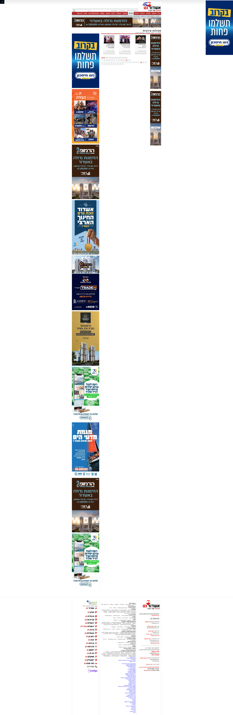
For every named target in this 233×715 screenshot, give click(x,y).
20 (145, 53)
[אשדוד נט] (149, 600)
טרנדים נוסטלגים (112, 630)
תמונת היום (120, 617)
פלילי (114, 598)
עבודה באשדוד (132, 681)
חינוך (85, 13)
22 (104, 55)
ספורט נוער (125, 608)
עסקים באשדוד (106, 647)
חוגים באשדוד (116, 606)
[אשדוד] (150, 11)
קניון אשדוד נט (115, 647)
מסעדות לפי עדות (122, 603)
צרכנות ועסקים (132, 632)
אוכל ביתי (133, 602)
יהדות (122, 643)
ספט (121, 51)
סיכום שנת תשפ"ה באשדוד (128, 641)
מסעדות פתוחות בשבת (114, 602)
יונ (114, 51)
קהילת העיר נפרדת (114, 16)
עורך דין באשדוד (132, 688)
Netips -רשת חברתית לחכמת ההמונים (127, 677)
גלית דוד (134, 696)
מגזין (134, 610)
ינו (102, 51)
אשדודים (122, 595)
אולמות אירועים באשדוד (130, 684)
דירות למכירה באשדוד (131, 664)
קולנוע (108, 13)
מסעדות (133, 600)
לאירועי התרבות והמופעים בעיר (129, 606)
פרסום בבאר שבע (132, 667)
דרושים (119, 13)
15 (134, 53)
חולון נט (134, 690)
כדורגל (114, 608)
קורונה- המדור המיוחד (131, 640)
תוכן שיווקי (133, 633)
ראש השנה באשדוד (125, 644)
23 (106, 55)
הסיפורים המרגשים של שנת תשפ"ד (127, 624)
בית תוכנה (107, 642)
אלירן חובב (133, 700)
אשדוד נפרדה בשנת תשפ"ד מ (111, 624)
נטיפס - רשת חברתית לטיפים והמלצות (127, 651)
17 (138, 53)
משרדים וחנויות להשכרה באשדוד (128, 668)
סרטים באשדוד (132, 647)
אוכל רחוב (127, 604)
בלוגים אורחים (120, 627)
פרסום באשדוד (132, 678)
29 (120, 55)
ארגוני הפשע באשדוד (122, 598)
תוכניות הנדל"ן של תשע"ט (113, 644)
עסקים (125, 13)
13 (129, 53)
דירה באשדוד (132, 685)
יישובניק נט (133, 659)
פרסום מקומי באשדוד (131, 655)
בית (159, 13)
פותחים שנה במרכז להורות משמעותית (110, 36)
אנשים (111, 595)
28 (118, 55)
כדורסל (119, 608)
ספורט (148, 13)
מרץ (107, 51)
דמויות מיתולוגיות (122, 630)
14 (131, 53)
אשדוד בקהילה (150, 24)
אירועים (134, 617)
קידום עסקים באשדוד (131, 656)
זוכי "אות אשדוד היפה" (126, 16)
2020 (107, 48)
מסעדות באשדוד (132, 663)
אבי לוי (134, 701)
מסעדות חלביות (123, 601)
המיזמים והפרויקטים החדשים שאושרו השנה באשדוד (123, 642)
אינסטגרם (113, 617)
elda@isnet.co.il (155, 626)
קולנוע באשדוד (108, 606)
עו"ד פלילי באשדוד (131, 686)
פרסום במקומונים (132, 660)
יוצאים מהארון (131, 596)
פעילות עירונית (150, 16)
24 (109, 55)
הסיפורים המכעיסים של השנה (127, 615)
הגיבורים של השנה (131, 613)
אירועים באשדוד (132, 671)
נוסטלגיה (115, 611)
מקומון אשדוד (132, 661)
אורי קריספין (147, 629)
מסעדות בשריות (132, 601)
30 (122, 55)
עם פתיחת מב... (126, 38)
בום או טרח (128, 595)
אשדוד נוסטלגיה (131, 629)
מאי (112, 51)
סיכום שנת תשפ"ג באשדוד (128, 612)
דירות (113, 13)
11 (125, 53)
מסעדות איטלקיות (106, 601)
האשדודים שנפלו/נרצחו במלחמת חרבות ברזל (125, 625)
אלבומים (133, 616)
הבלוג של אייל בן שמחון (130, 627)
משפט (102, 13)
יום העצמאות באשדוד (131, 697)
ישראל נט (133, 650)
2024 (120, 48)
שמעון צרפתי (133, 693)
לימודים (127, 633)
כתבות (134, 611)
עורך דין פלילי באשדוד (130, 687)
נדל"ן (110, 598)
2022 (113, 48)
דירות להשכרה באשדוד (130, 665)
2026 (126, 48)
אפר (109, 51)
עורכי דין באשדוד (122, 638)
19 (143, 53)
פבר (104, 51)
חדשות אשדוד (132, 597)
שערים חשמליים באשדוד (130, 676)
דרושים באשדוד (132, 672)
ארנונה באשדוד (132, 674)
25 (111, 55)
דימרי (134, 703)
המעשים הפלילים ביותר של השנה (119, 645)
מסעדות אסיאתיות (125, 602)
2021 (110, 48)
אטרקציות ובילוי (127, 635)
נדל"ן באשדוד (132, 648)
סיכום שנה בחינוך (127, 614)
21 (102, 55)
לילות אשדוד (127, 617)
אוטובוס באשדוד (106, 645)
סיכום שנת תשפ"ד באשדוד (128, 622)
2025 (123, 48)
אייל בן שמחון (133, 652)
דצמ (129, 51)
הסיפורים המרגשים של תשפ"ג (118, 613)
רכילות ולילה (132, 594)
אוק (124, 51)
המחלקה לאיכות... (142, 38)
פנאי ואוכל (117, 643)
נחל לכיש (133, 699)
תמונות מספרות (122, 611)
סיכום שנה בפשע (117, 614)
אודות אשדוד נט (94, 13)
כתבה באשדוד (132, 683)
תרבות (137, 13)
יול (116, 51)
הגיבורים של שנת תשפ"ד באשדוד (128, 623)
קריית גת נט (133, 689)
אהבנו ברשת (129, 643)
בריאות (143, 16)
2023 (116, 48)
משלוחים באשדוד (132, 662)
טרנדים (120, 635)
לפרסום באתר (114, 10)
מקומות (116, 595)
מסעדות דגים (115, 601)
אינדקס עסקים (109, 643)
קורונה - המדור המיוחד (129, 639)
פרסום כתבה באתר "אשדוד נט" (128, 654)
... (113, 40)
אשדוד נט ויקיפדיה (131, 679)
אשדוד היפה (136, 16)
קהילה (131, 13)
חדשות (154, 13)
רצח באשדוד (133, 702)
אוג (119, 51)
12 (127, 53)
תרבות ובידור (132, 605)
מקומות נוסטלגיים (131, 630)
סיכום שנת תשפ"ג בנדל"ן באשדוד (111, 615)
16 (136, 53)
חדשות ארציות (132, 598)
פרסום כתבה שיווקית (131, 680)
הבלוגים (133, 626)
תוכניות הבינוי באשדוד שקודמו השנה (110, 623)
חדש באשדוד (121, 633)
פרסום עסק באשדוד (131, 649)
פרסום (134, 691)
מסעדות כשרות (112, 603)
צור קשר (79, 13)
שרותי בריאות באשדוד (131, 669)
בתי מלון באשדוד (132, 657)
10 (122, 53)
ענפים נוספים (133, 608)
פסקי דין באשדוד (132, 638)
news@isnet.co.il (154, 634)
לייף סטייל (133, 634)
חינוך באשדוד (124, 647)
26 (113, 55)
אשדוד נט (158, 24)
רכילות (142, 13)
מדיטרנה (134, 698)
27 (115, 55)
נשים (134, 643)
